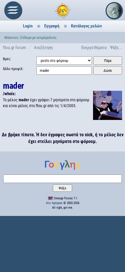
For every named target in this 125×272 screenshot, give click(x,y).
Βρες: (7, 59)
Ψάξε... (116, 47)
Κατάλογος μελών (86, 26)
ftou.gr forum (14, 47)
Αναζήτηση (43, 47)
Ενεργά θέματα (93, 47)
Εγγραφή (51, 26)
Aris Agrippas (54, 203)
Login (28, 26)
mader (13, 86)
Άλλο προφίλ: (13, 69)
